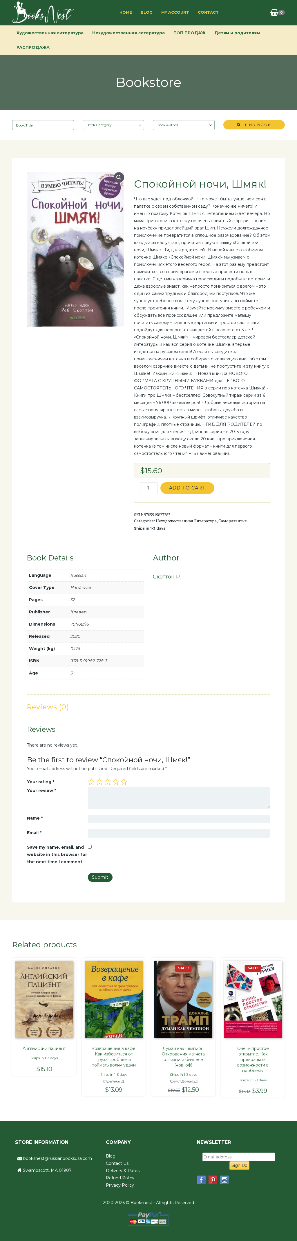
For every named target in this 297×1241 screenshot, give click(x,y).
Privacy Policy (120, 1185)
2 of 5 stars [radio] (99, 781)
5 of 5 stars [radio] (123, 781)
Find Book (256, 124)
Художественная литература (50, 32)
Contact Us (117, 1163)
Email (34, 832)
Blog (147, 12)
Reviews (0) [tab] (48, 707)
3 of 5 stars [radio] (107, 781)
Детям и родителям (237, 32)
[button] (119, 177)
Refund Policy (120, 1178)
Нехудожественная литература (128, 32)
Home (125, 12)
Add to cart (187, 488)
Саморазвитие (232, 521)
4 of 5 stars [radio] (115, 781)
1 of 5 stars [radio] (91, 781)
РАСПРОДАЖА (33, 47)
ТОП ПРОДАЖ (189, 32)
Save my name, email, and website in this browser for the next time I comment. (57, 854)
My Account (175, 12)
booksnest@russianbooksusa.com (57, 1158)
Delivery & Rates (123, 1170)
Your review (41, 790)
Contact (208, 12)
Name (35, 818)
